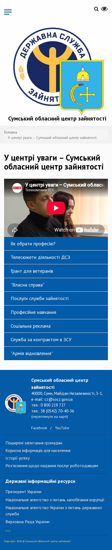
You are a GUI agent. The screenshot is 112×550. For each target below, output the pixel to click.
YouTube (62, 427)
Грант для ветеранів (32, 271)
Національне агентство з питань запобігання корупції (54, 499)
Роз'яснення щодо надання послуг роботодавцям (51, 465)
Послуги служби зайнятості (40, 298)
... (8, 528)
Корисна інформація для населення (37, 450)
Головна (10, 132)
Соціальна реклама (31, 326)
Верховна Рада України (27, 521)
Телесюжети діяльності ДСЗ (40, 257)
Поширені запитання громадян (33, 442)
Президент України (23, 491)
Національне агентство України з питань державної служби (53, 510)
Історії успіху (17, 458)
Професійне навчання (33, 312)
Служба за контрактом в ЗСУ (41, 339)
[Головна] (57, 70)
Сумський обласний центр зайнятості (57, 118)
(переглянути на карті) (49, 416)
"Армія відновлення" (32, 353)
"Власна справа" (27, 285)
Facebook (39, 427)
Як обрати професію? (33, 243)
